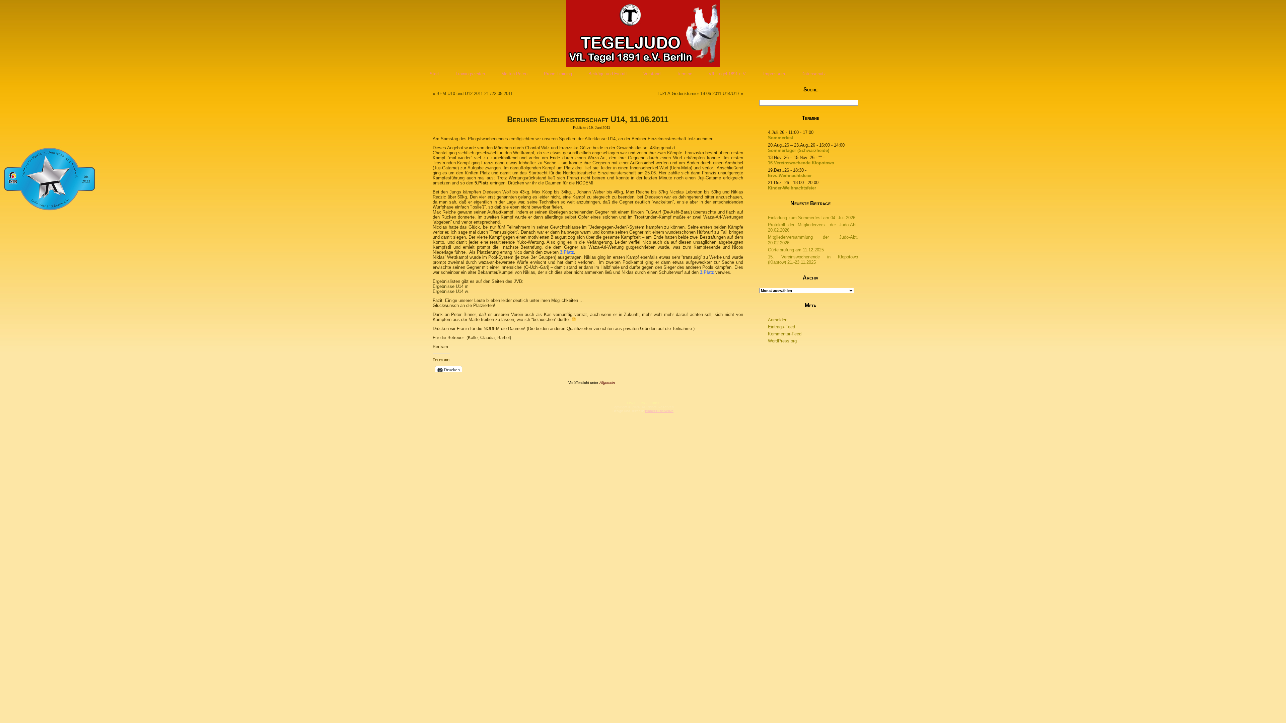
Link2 (643, 403)
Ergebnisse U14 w (450, 291)
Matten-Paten (514, 73)
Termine (684, 73)
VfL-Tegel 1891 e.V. (728, 73)
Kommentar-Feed (784, 333)
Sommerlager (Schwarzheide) (798, 150)
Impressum (774, 73)
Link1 (631, 403)
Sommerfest (780, 137)
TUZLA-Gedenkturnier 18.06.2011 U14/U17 (698, 93)
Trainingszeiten (470, 73)
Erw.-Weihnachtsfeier (790, 175)
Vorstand (651, 73)
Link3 (654, 403)
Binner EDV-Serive (659, 411)
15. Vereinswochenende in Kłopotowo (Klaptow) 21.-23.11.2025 (813, 259)
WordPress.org (782, 340)
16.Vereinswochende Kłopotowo (801, 162)
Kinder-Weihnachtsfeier (792, 187)
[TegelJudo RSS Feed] (603, 408)
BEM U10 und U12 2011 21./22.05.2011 (474, 93)
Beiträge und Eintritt (607, 73)
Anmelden (777, 319)
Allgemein (607, 383)
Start (434, 73)
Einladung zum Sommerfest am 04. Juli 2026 (811, 217)
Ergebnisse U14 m (451, 286)
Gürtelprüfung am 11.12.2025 (796, 249)
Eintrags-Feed (781, 326)
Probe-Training (558, 73)
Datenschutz (813, 73)
